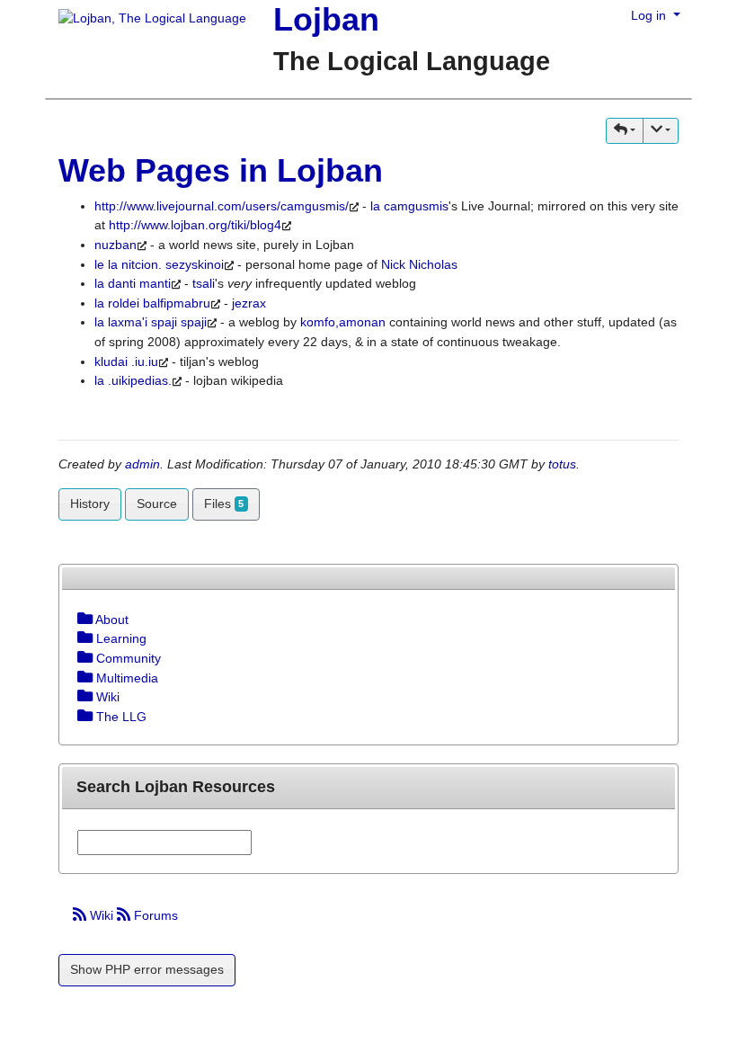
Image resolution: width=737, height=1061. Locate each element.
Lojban (326, 19)
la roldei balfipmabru (152, 303)
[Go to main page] (145, 20)
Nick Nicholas (419, 264)
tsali (203, 283)
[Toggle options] (85, 619)
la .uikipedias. (133, 380)
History (90, 503)
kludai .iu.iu (126, 361)
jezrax (249, 303)
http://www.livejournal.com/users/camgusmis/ (221, 206)
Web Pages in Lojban (220, 170)
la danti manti (132, 283)
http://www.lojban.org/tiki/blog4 (195, 225)
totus (562, 464)
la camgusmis (409, 206)
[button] (625, 131)
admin (142, 464)
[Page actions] (661, 131)
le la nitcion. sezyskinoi (159, 264)
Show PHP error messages (147, 969)
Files (224, 503)
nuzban (115, 244)
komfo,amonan (343, 322)
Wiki (101, 915)
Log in (650, 15)
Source (157, 503)
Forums (154, 915)
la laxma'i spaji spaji (150, 322)
